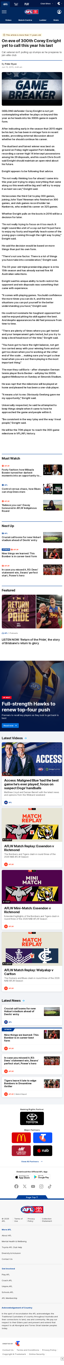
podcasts (14, 633)
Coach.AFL (7, 1280)
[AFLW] (16, 4)
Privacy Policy (31, 1219)
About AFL (6, 1235)
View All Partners (30, 1161)
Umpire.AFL (7, 1286)
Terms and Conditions (28, 1350)
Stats (56, 20)
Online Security (37, 1354)
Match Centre (25, 20)
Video (8, 20)
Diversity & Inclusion (11, 1253)
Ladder (42, 20)
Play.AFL (6, 1274)
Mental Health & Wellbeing (14, 1241)
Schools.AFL (7, 1292)
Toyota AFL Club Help (12, 1247)
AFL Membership (9, 1298)
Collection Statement (47, 1219)
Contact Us (7, 1259)
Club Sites (45, 3)
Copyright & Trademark (14, 1354)
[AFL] (5, 4)
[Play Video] (32, 90)
